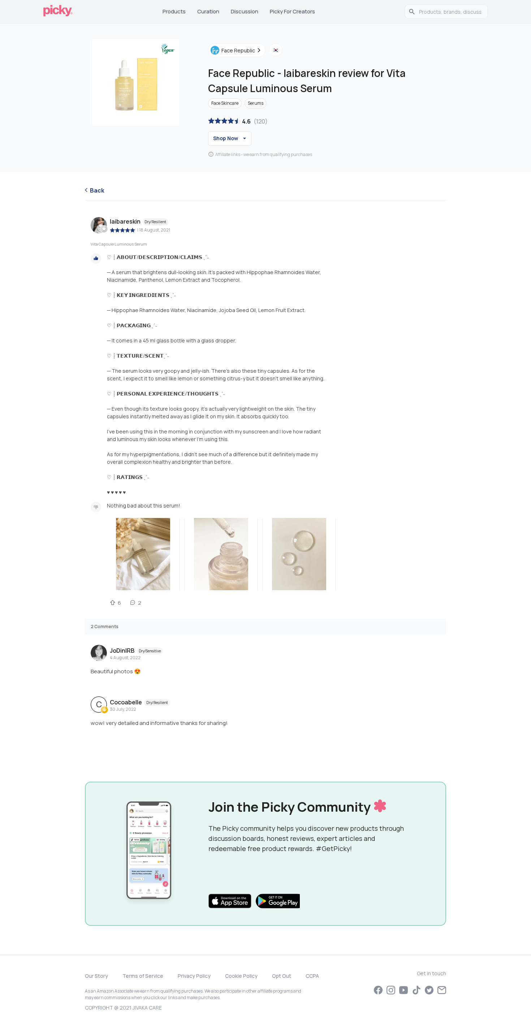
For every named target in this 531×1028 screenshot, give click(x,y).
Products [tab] (174, 11)
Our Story (96, 975)
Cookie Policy (241, 975)
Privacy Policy (194, 975)
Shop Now (225, 138)
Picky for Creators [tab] (292, 11)
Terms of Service (142, 975)
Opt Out (281, 975)
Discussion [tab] (244, 11)
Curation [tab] (208, 11)
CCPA (312, 975)
